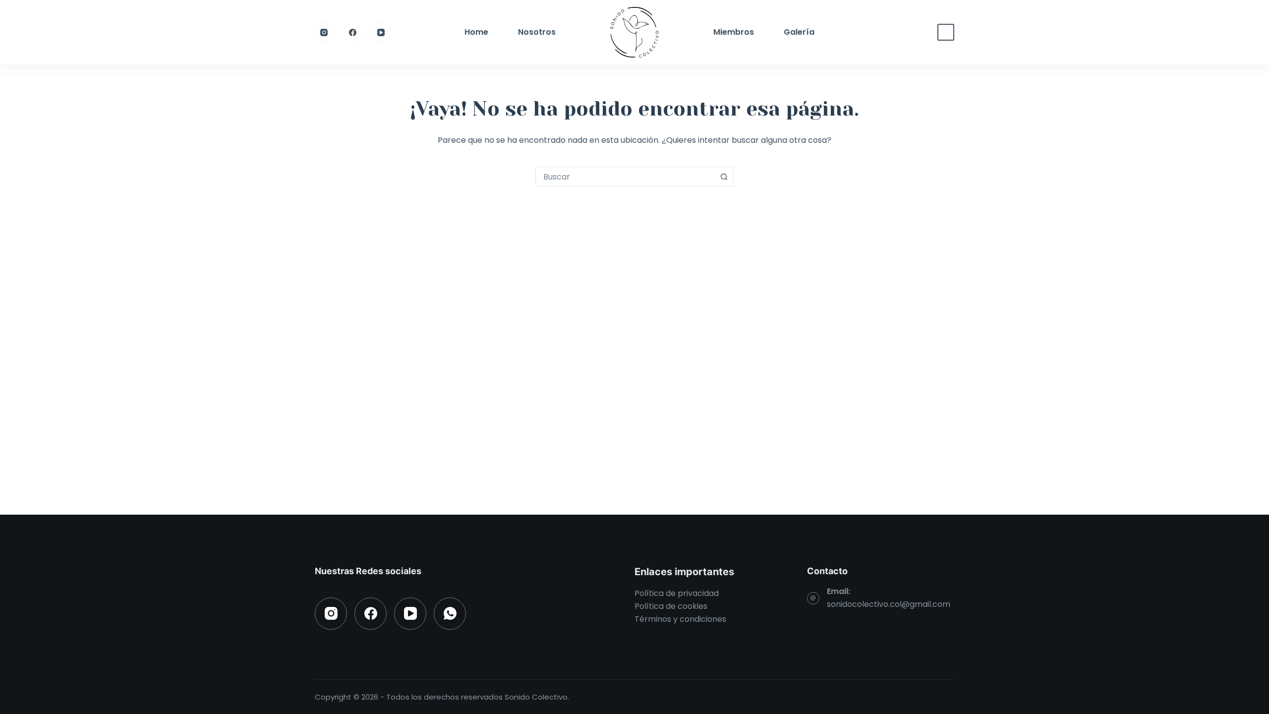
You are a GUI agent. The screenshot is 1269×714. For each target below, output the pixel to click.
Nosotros (537, 32)
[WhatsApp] (450, 613)
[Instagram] (324, 32)
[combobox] (625, 176)
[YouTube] (381, 32)
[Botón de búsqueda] (723, 176)
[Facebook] (353, 32)
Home (476, 32)
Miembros (733, 32)
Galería (799, 32)
